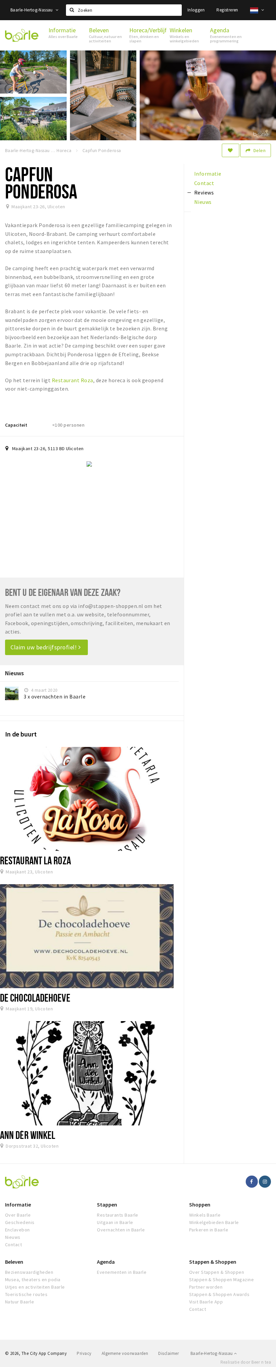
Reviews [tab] (204, 192)
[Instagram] (265, 1182)
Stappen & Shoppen (212, 1261)
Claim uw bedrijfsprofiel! (44, 647)
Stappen (107, 1204)
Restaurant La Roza (35, 860)
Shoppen (199, 1204)
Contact (13, 1245)
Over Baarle (18, 1215)
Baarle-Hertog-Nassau (32, 10)
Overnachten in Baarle (121, 1230)
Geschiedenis (20, 1222)
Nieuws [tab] (203, 202)
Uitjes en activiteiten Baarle (35, 1287)
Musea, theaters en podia (33, 1279)
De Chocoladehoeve (35, 997)
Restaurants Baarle (117, 1215)
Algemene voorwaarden (125, 1353)
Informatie (18, 1204)
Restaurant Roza (72, 380)
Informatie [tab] (207, 173)
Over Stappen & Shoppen (216, 1272)
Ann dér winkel (27, 1135)
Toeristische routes (26, 1294)
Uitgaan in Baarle (115, 1222)
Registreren (227, 10)
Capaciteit (16, 425)
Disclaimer (168, 1353)
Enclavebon (17, 1230)
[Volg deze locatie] (230, 150)
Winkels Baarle (205, 1215)
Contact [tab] (204, 183)
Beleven (14, 1261)
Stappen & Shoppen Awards (219, 1294)
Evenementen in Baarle (121, 1272)
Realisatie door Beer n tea (245, 1362)
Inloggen (196, 10)
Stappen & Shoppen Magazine (221, 1279)
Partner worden (206, 1287)
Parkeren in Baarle (209, 1230)
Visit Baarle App (206, 1302)
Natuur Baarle (19, 1302)
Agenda (106, 1261)
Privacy (84, 1353)
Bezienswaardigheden (29, 1272)
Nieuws (13, 1237)
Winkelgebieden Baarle (214, 1222)
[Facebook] (252, 1182)
